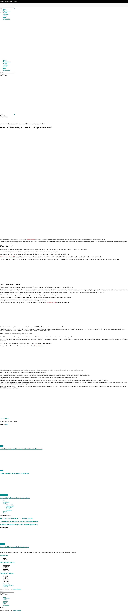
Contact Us (5, 559)
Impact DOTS (4, 419)
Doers (4, 9)
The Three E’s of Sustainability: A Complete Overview (16, 518)
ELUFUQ (5, 576)
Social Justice (9, 508)
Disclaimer (5, 586)
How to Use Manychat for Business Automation (14, 547)
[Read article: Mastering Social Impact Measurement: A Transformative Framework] (64, 436)
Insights (5, 16)
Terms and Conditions (8, 585)
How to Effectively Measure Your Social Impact (14, 473)
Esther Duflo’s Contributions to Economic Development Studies (19, 521)
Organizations (6, 11)
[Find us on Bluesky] (2, 607)
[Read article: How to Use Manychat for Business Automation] (64, 536)
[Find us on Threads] (3, 607)
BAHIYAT (5, 569)
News (4, 17)
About (4, 558)
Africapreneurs (6, 565)
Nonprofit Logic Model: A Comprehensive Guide (15, 498)
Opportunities (6, 19)
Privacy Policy (6, 584)
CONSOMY (6, 581)
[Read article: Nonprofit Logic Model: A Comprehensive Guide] (64, 485)
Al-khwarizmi (6, 570)
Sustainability (9, 510)
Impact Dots (3, 123)
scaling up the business (38, 345)
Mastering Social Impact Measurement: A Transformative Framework (21, 449)
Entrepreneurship (15, 123)
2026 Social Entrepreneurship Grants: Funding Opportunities (19, 524)
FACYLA (5, 578)
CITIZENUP (6, 580)
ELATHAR (6, 567)
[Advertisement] (64, 227)
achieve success (31, 239)
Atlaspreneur (6, 566)
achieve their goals (51, 302)
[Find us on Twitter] (0, 607)
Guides (5, 12)
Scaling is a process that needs (7, 256)
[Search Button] (14, 8)
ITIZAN (5, 577)
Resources (6, 14)
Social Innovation (10, 506)
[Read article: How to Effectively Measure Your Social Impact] (64, 460)
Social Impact (9, 507)
